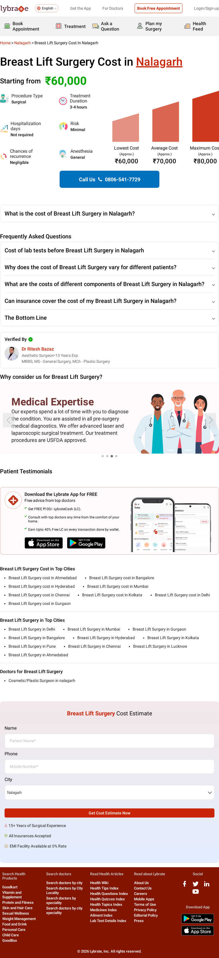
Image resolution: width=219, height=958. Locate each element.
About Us (141, 883)
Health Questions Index (109, 893)
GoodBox (9, 940)
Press (139, 921)
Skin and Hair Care (17, 908)
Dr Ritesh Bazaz (38, 349)
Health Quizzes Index (107, 899)
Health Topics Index (106, 904)
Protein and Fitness (18, 902)
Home (5, 43)
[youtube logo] (195, 893)
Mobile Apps (144, 899)
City (8, 779)
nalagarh (22, 43)
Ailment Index (101, 915)
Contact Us (143, 888)
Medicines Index (103, 910)
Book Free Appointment (158, 8)
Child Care (10, 935)
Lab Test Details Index (108, 921)
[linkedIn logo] (206, 886)
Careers (140, 893)
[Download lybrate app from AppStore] (197, 934)
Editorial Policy (146, 915)
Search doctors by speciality (61, 900)
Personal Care (13, 929)
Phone (11, 753)
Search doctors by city (64, 883)
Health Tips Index (104, 888)
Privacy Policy (145, 910)
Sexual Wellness (15, 913)
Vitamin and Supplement (12, 894)
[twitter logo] (195, 886)
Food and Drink (14, 924)
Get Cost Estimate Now (109, 813)
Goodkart (9, 887)
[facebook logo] (184, 886)
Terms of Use (145, 904)
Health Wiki (99, 883)
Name (11, 728)
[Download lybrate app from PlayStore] (197, 922)
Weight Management (19, 919)
